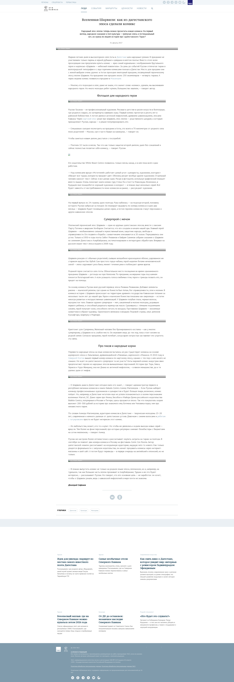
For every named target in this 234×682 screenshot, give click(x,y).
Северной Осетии (76, 358)
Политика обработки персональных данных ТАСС (119, 666)
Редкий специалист (147, 612)
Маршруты (111, 8)
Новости (141, 8)
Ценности (127, 8)
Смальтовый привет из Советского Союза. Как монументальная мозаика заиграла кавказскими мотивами (116, 628)
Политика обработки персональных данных (86, 666)
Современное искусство (148, 555)
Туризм (59, 555)
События (96, 8)
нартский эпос (89, 118)
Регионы (44, 2)
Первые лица (71, 2)
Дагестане (122, 57)
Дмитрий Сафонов (77, 485)
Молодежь (94, 510)
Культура (84, 510)
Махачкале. (116, 78)
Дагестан (73, 510)
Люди (84, 8)
